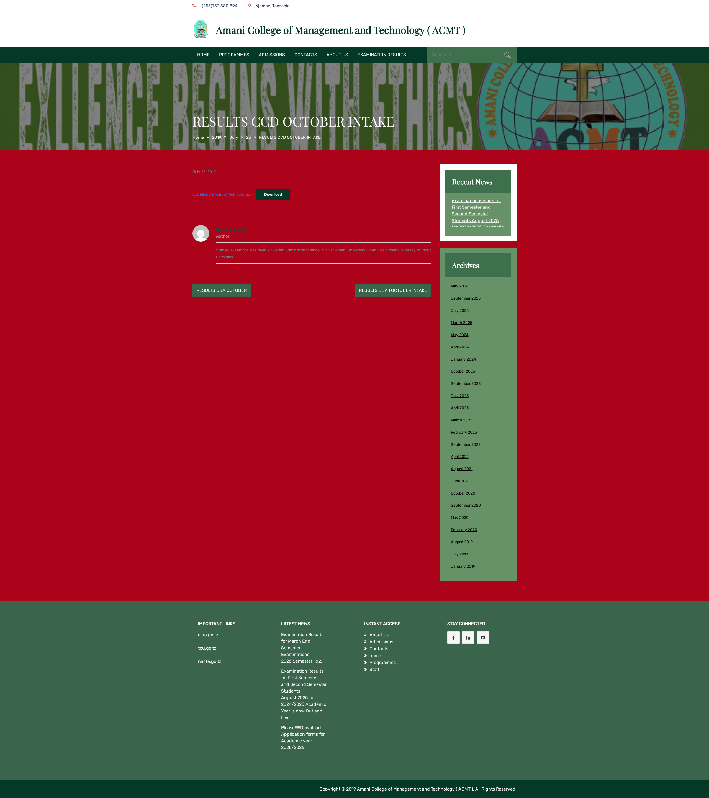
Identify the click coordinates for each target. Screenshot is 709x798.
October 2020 (463, 493)
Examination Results (382, 54)
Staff (374, 669)
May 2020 (460, 517)
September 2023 (466, 383)
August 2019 (462, 542)
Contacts (305, 54)
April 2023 (460, 408)
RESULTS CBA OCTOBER (222, 290)
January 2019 (463, 566)
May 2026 (459, 286)
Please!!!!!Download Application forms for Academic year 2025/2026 (303, 737)
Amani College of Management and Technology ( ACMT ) (341, 29)
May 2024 (460, 335)
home (203, 54)
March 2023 (461, 420)
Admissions (272, 54)
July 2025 (460, 310)
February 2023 (464, 432)
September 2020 (466, 505)
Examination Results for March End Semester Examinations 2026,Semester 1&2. (302, 648)
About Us (337, 54)
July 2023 (460, 395)
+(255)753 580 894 (218, 5)
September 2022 (466, 444)
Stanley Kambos (233, 229)
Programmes (234, 54)
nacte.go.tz (209, 661)
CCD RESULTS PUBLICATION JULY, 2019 (222, 195)
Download (273, 194)
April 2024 (460, 347)
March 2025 (461, 322)
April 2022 (460, 456)
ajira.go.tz (208, 634)
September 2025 (466, 298)
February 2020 (464, 529)
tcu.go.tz (207, 648)
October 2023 (463, 371)
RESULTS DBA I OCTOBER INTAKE (393, 290)
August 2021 (462, 469)
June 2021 (460, 481)
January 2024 (463, 359)
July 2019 (459, 554)
